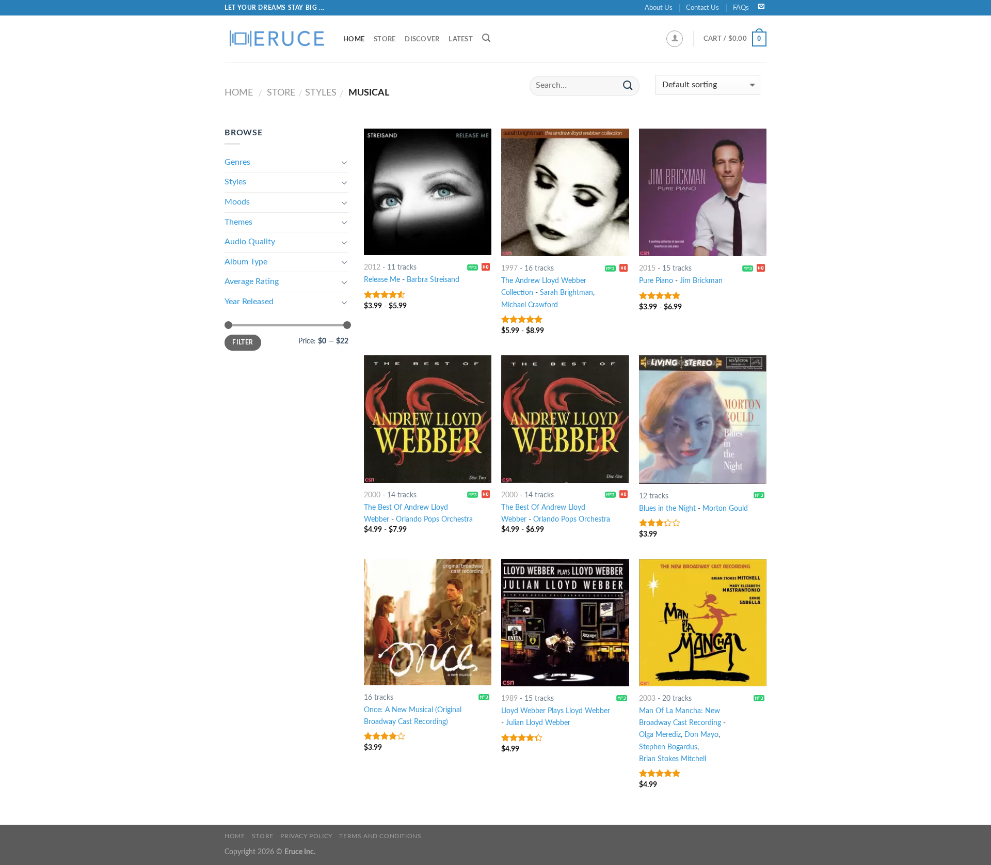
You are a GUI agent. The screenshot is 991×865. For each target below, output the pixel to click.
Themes (238, 222)
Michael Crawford (529, 305)
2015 (647, 268)
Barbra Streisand (433, 280)
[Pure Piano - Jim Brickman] (702, 192)
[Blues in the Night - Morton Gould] (702, 419)
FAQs (741, 8)
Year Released (249, 301)
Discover (422, 39)
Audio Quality (250, 242)
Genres (237, 162)
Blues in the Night (667, 508)
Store (384, 39)
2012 (372, 267)
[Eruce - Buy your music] (276, 39)
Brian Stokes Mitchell (672, 759)
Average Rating (252, 281)
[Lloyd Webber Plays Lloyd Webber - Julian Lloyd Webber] (565, 622)
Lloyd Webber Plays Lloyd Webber (555, 711)
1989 (509, 698)
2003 (647, 698)
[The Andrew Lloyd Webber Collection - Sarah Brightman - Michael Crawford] (565, 192)
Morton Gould (725, 508)
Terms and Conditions (380, 836)
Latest (461, 39)
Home (353, 39)
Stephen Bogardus (668, 747)
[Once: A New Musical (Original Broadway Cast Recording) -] (427, 622)
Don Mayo (701, 734)
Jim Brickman (701, 281)
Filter (242, 342)
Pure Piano (656, 281)
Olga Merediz (660, 734)
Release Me (382, 280)
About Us (659, 8)
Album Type (246, 262)
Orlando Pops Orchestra (434, 519)
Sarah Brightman (566, 292)
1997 (509, 268)
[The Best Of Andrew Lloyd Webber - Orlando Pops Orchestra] (427, 419)
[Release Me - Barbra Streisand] (427, 192)
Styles (321, 93)
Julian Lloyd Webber (538, 723)
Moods (237, 202)
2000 (372, 495)
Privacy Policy (306, 836)
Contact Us (702, 8)
